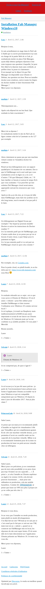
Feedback (28, 11)
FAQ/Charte (25, 567)
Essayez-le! (36, 5)
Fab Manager (6, 18)
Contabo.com (23, 263)
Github (18, 11)
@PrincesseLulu (26, 485)
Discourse (16, 581)
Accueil (4, 567)
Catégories (14, 567)
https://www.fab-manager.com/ (24, 270)
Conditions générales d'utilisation (14, 571)
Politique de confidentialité (11, 576)
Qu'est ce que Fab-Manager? (17, 5)
